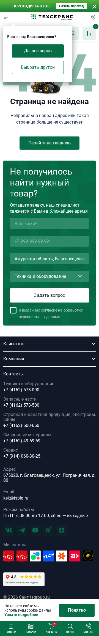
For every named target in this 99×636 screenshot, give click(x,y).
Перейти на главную (49, 143)
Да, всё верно (38, 50)
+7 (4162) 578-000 (21, 389)
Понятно (77, 610)
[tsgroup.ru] (52, 18)
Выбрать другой (38, 67)
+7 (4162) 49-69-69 (21, 440)
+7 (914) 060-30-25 (21, 456)
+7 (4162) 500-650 (21, 425)
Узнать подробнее (21, 614)
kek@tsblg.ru (15, 498)
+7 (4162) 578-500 (21, 405)
